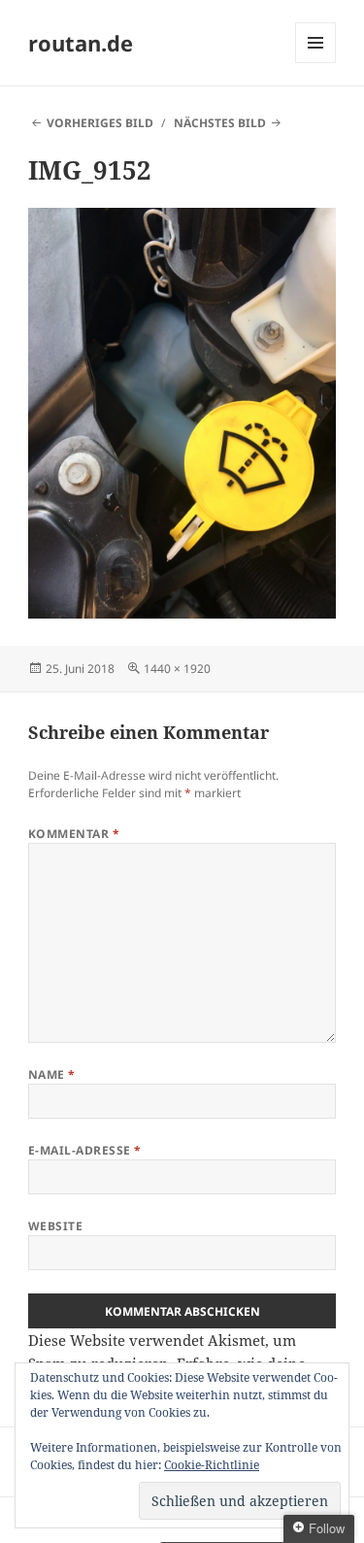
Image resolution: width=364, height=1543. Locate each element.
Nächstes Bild (220, 123)
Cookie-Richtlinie (211, 1465)
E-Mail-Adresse (85, 1150)
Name (52, 1074)
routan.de (80, 42)
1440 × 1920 (177, 668)
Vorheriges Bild (100, 123)
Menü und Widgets (316, 62)
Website (55, 1226)
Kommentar (73, 833)
